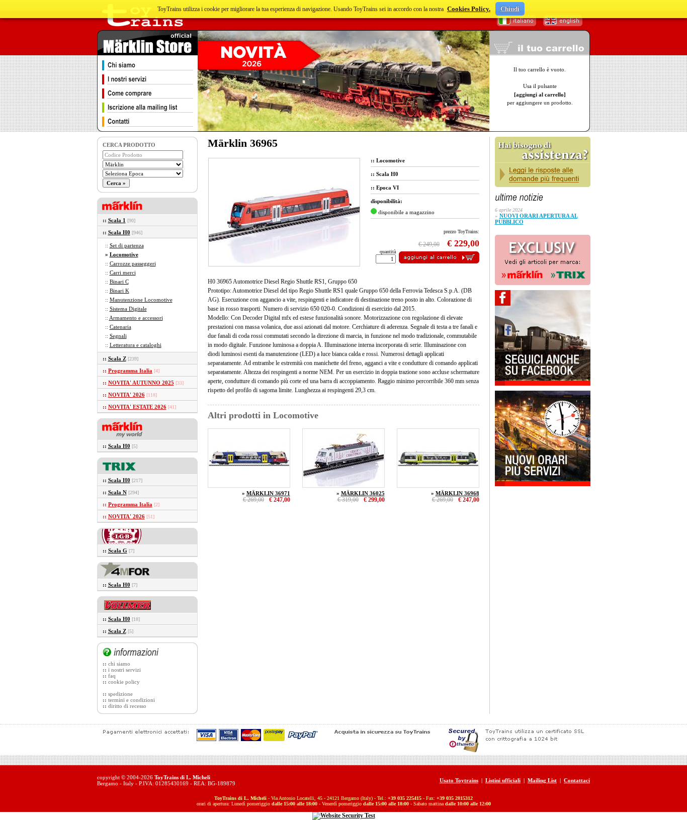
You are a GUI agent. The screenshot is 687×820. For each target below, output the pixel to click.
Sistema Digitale (128, 309)
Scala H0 (119, 232)
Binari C (119, 282)
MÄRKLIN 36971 (268, 493)
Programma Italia (130, 371)
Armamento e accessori (136, 318)
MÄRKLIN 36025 (363, 493)
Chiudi (510, 9)
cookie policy (124, 682)
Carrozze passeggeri (133, 263)
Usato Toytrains (459, 780)
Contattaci (577, 780)
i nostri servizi (124, 670)
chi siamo (119, 664)
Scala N (117, 492)
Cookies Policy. (468, 9)
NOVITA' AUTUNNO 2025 (141, 383)
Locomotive (124, 254)
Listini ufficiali (503, 780)
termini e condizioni (131, 700)
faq (112, 676)
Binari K (119, 291)
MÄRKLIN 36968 (457, 493)
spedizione (120, 694)
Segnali (118, 336)
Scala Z (117, 358)
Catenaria (120, 327)
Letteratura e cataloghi (135, 345)
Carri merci (123, 272)
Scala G (117, 551)
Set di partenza (127, 245)
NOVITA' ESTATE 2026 (137, 407)
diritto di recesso (127, 706)
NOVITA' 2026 (126, 395)
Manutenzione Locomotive (141, 300)
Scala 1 (117, 220)
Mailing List (542, 780)
